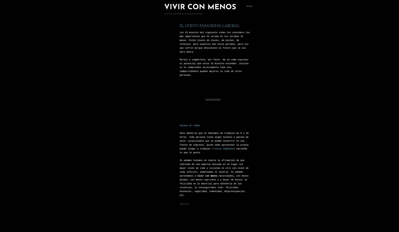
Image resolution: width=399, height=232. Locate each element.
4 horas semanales (223, 149)
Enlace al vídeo (190, 125)
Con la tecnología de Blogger (206, 222)
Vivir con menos (200, 7)
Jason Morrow (210, 226)
